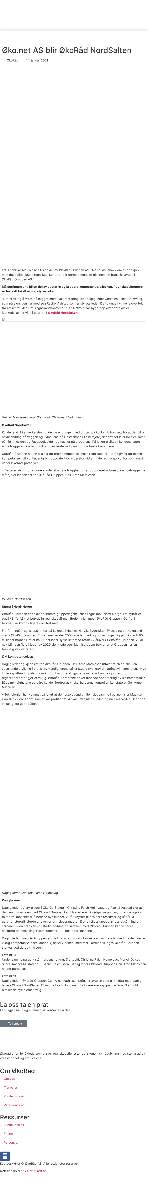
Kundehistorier (14, 1096)
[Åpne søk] (4, 35)
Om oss (9, 1078)
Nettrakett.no (37, 1171)
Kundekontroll (14, 1125)
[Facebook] (5, 1156)
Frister (8, 1134)
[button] (74, 30)
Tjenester (10, 1087)
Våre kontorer (14, 1105)
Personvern (12, 1142)
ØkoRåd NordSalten (63, 313)
